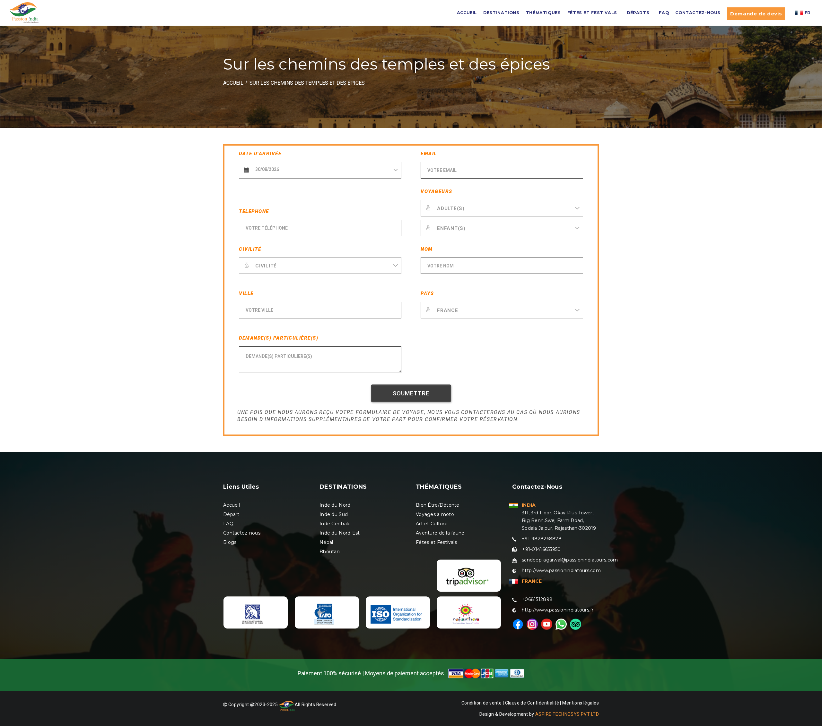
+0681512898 (537, 599)
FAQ (664, 12)
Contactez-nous (698, 12)
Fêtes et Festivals (436, 542)
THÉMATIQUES (543, 12)
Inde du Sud (333, 514)
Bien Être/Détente (437, 505)
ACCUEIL (467, 12)
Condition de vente (481, 702)
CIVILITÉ (250, 249)
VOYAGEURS (436, 191)
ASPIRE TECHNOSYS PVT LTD (567, 714)
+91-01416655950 (541, 549)
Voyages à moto (435, 514)
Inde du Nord (334, 505)
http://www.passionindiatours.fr (558, 610)
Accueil (231, 505)
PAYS (427, 293)
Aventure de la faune (440, 533)
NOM (427, 249)
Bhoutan (329, 551)
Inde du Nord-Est (339, 533)
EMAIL (429, 153)
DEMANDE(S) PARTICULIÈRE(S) (278, 338)
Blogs (229, 542)
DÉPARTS (638, 12)
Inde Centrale (335, 524)
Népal (326, 542)
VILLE (246, 293)
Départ (231, 514)
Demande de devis (756, 14)
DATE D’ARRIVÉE (260, 153)
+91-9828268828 (542, 539)
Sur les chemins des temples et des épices (307, 83)
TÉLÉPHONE (254, 211)
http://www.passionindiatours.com (561, 570)
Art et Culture (432, 524)
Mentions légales (580, 702)
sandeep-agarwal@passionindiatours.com (570, 560)
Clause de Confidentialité (532, 702)
